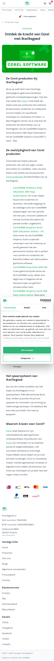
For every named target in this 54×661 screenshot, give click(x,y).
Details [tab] (27, 307)
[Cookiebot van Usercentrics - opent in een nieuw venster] (40, 300)
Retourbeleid (8, 609)
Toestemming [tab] (10, 307)
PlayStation (31, 10)
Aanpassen (26, 358)
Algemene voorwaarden (14, 569)
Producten (7, 553)
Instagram (7, 627)
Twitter (5, 638)
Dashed (26, 658)
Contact (6, 593)
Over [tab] (44, 307)
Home (5, 547)
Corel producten (14, 176)
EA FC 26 (19, 10)
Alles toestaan (27, 350)
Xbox (42, 10)
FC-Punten (7, 10)
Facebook (7, 633)
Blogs (5, 563)
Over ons (6, 558)
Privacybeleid (8, 574)
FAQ (4, 598)
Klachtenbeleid (9, 604)
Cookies (6, 580)
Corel (24, 101)
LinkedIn (6, 644)
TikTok (5, 622)
